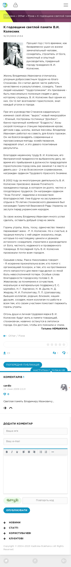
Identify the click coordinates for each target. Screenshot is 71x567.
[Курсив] (11, 451)
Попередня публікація (22, 365)
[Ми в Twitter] (6, 561)
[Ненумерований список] (40, 451)
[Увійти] (15, 5)
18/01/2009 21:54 (13, 36)
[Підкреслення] (17, 451)
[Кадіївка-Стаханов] (5, 5)
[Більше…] (52, 451)
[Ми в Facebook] (35, 561)
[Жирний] (6, 451)
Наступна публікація (49, 371)
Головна (9, 16)
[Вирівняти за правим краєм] (34, 451)
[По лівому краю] (23, 451)
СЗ (8, 353)
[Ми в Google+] (64, 561)
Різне (31, 16)
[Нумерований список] (46, 451)
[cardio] (64, 386)
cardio (7, 386)
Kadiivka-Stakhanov (42, 546)
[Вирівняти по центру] (29, 451)
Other (21, 16)
